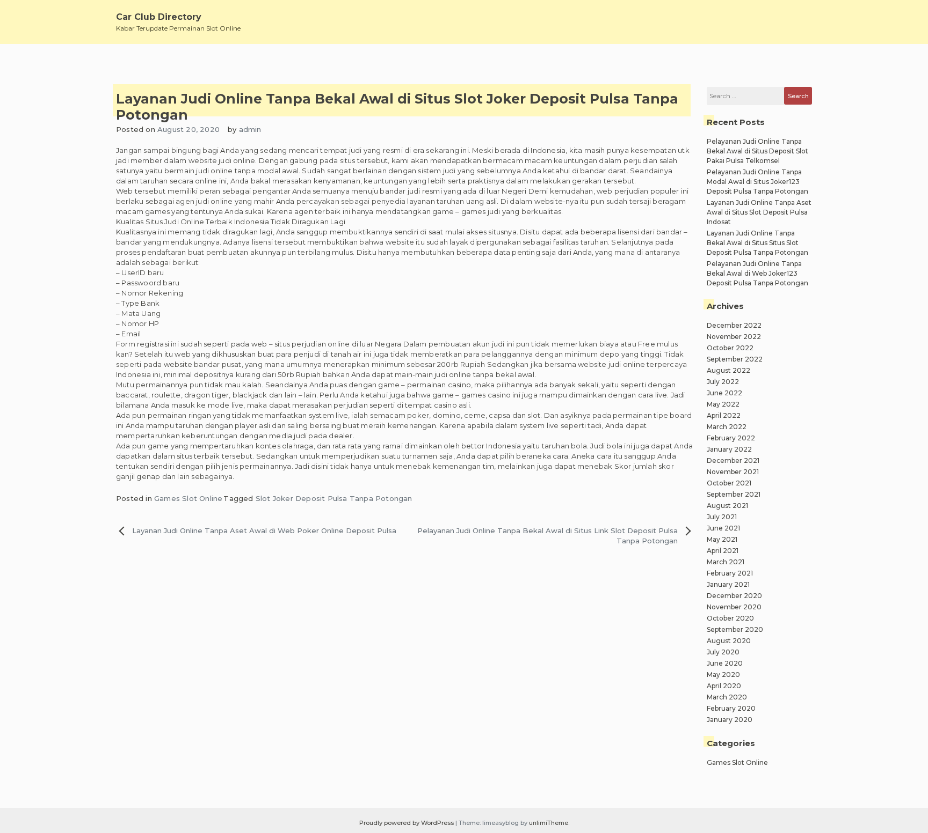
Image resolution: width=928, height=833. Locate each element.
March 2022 (726, 427)
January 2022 (729, 449)
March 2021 (725, 562)
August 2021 (727, 506)
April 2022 (724, 415)
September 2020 (735, 629)
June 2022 (724, 393)
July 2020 (723, 652)
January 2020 (729, 720)
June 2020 (725, 663)
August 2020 (729, 641)
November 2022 (734, 337)
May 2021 (722, 539)
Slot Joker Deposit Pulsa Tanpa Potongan (334, 498)
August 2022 (728, 370)
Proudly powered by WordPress (407, 823)
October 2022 (730, 348)
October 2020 (730, 618)
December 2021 (733, 460)
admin (250, 129)
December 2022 (734, 325)
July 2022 (723, 382)
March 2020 (727, 697)
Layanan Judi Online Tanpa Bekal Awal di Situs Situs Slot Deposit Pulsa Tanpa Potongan (757, 242)
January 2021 (728, 584)
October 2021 (729, 483)
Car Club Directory (158, 17)
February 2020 (731, 708)
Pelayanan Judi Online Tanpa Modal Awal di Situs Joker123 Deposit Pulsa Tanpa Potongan (757, 181)
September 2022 (735, 359)
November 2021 (733, 472)
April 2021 (722, 551)
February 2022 (731, 438)
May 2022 (723, 404)
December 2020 (734, 596)
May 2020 (723, 674)
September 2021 (733, 494)
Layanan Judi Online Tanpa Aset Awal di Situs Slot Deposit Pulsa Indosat (759, 212)
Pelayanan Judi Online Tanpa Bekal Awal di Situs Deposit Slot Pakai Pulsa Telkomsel (757, 151)
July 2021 (722, 517)
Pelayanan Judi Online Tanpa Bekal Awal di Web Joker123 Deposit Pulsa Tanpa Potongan (757, 273)
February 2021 (730, 573)
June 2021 (723, 528)
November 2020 (734, 607)
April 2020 (724, 686)
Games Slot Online (188, 498)
